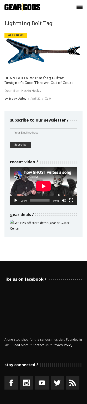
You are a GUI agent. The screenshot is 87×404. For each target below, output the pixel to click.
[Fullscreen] (71, 200)
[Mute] (64, 200)
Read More (20, 345)
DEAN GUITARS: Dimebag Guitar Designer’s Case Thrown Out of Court (38, 80)
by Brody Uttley (15, 98)
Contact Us (41, 345)
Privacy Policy (62, 345)
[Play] (16, 200)
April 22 (35, 98)
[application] (43, 186)
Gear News (16, 35)
